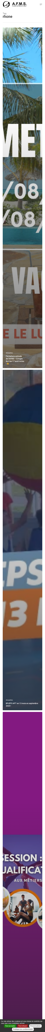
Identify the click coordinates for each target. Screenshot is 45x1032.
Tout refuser (22, 1026)
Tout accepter (10, 1026)
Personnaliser (35, 1026)
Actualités (9, 353)
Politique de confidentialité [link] (23, 1029)
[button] (41, 4)
